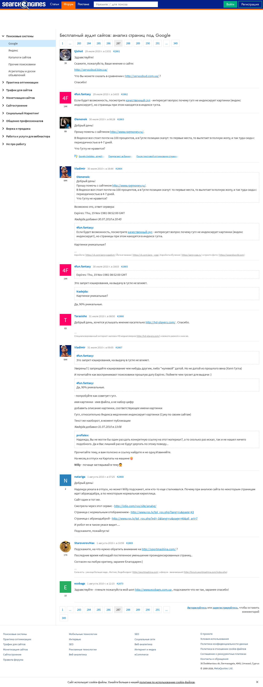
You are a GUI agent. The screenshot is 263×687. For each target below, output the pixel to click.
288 (128, 43)
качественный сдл (138, 100)
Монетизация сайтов (20, 98)
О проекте (206, 634)
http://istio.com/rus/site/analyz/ (135, 506)
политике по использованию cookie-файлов (167, 682)
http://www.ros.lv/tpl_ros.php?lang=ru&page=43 (162, 512)
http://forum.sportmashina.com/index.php (205, 572)
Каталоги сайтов (19, 57)
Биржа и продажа (18, 128)
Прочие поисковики (22, 64)
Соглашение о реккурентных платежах (223, 654)
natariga (79, 476)
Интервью (75, 639)
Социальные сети (145, 639)
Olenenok (80, 119)
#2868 (120, 476)
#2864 (119, 168)
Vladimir (79, 168)
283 (79, 43)
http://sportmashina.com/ (159, 549)
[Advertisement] (131, 19)
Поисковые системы (20, 36)
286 (108, 43)
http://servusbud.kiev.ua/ (90, 69)
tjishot (78, 51)
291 (158, 43)
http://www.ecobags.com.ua (153, 589)
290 (148, 43)
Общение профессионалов (24, 121)
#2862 (124, 94)
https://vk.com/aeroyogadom (100, 254)
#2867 (119, 347)
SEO (71, 644)
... (70, 43)
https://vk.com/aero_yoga (145, 254)
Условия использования (214, 639)
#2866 (120, 316)
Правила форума (13, 659)
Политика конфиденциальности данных (224, 644)
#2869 (129, 543)
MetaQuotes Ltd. (223, 668)
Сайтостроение (16, 105)
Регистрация (250, 4)
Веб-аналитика (78, 654)
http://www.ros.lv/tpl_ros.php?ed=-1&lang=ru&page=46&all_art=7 (155, 518)
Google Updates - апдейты (92, 156)
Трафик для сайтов (19, 90)
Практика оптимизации (22, 82)
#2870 (120, 583)
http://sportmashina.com (145, 572)
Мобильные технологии (83, 634)
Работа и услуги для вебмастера (28, 136)
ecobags (79, 583)
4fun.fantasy (82, 94)
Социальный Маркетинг (22, 113)
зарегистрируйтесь (225, 607)
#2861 (116, 51)
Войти (230, 4)
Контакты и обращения (214, 659)
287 (118, 43)
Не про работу (16, 144)
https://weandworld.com (231, 254)
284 (89, 43)
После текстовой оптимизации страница (158, 156)
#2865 (124, 266)
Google (13, 43)
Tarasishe (80, 316)
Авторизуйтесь (197, 607)
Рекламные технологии (83, 649)
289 (138, 43)
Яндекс (13, 50)
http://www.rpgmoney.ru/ (126, 132)
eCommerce (141, 654)
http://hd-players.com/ (160, 322)
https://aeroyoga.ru (191, 254)
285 (99, 43)
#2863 (120, 119)
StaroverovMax (84, 543)
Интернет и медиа (145, 649)
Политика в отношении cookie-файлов (223, 649)
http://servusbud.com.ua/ (142, 76)
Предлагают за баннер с (120, 156)
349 (175, 43)
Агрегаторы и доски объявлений (21, 73)
